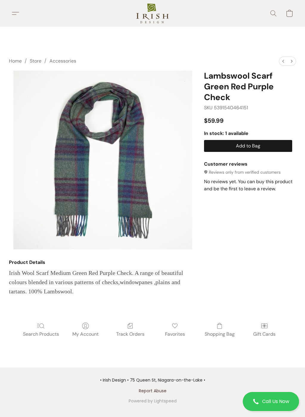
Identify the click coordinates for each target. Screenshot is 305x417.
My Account (85, 334)
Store (35, 61)
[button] (271, 401)
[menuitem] (283, 61)
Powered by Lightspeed (153, 401)
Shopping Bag (220, 334)
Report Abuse (152, 391)
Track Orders (130, 334)
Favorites (175, 334)
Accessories (62, 61)
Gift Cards (264, 334)
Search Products (41, 334)
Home (15, 61)
